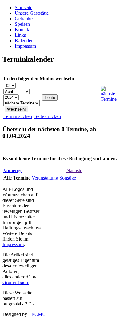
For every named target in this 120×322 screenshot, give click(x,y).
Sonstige (67, 177)
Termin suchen (17, 116)
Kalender (24, 40)
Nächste (74, 170)
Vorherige (12, 170)
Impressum (25, 46)
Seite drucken (47, 116)
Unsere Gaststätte (32, 13)
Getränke (24, 18)
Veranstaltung (45, 177)
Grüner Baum (15, 282)
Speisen (22, 24)
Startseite (23, 7)
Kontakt (22, 29)
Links (20, 35)
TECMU (37, 314)
